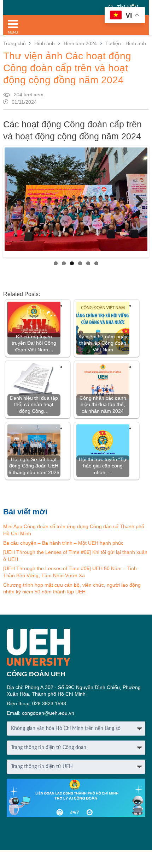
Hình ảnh (44, 43)
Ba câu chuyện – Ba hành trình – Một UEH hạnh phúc (63, 543)
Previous (15, 202)
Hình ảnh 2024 (80, 43)
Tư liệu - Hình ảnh (125, 43)
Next (137, 202)
